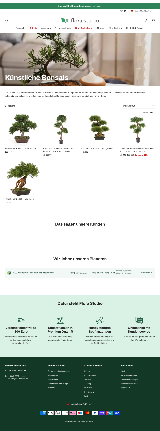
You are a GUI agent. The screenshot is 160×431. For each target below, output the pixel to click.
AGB (123, 371)
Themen (101, 28)
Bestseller (21, 28)
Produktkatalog (90, 375)
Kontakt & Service (135, 28)
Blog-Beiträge (115, 28)
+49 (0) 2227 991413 (17, 376)
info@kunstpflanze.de (19, 379)
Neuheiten (45, 28)
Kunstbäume (53, 379)
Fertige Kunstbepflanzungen (59, 371)
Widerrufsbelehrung (129, 375)
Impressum (125, 388)
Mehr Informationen (146, 272)
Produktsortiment (63, 28)
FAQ (86, 396)
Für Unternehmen (91, 392)
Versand (87, 379)
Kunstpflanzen (53, 375)
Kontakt (87, 371)
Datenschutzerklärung (129, 384)
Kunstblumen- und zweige (58, 384)
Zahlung (87, 384)
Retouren (88, 388)
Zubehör (51, 388)
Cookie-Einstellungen (129, 379)
